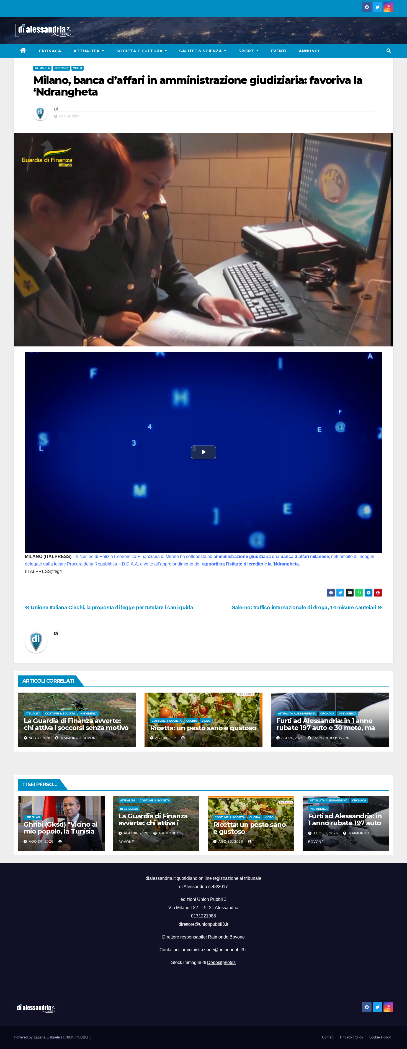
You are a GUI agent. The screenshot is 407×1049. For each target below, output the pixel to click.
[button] (389, 50)
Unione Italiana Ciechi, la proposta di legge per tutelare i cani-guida (111, 607)
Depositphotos (221, 962)
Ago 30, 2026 (41, 842)
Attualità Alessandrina (297, 713)
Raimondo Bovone (79, 738)
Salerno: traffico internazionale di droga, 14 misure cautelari (305, 607)
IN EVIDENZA (88, 713)
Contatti (328, 1037)
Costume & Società (60, 713)
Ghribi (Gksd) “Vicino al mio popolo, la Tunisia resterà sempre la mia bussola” (60, 834)
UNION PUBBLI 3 (77, 1037)
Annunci (309, 50)
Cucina (191, 720)
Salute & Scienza (201, 50)
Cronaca (50, 50)
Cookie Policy (380, 1037)
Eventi (279, 50)
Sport (246, 50)
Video (77, 68)
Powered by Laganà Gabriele (37, 1037)
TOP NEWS (32, 817)
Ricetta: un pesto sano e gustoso (203, 728)
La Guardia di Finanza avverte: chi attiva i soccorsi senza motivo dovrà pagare (76, 728)
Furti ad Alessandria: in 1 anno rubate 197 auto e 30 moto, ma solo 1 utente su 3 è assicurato (325, 728)
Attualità (87, 50)
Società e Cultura (140, 50)
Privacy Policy (351, 1037)
